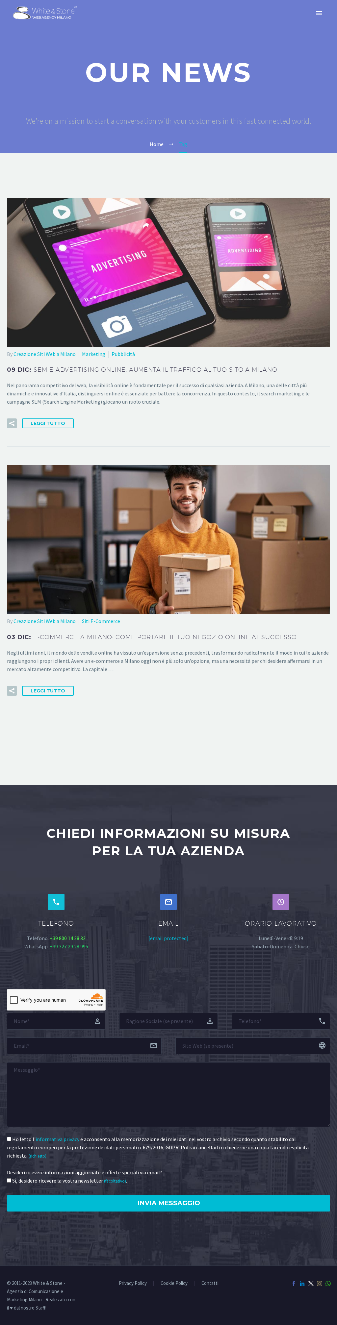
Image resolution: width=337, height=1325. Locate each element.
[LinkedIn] (302, 1283)
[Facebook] (294, 1283)
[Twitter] (311, 1283)
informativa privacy (57, 1139)
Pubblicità (123, 354)
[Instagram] (319, 1283)
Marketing (93, 354)
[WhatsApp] (328, 1283)
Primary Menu (319, 13)
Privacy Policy (133, 1283)
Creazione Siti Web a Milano (44, 354)
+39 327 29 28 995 (69, 946)
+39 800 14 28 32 (68, 938)
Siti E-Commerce (101, 621)
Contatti (210, 1283)
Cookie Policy (174, 1283)
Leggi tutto (48, 423)
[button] (12, 423)
